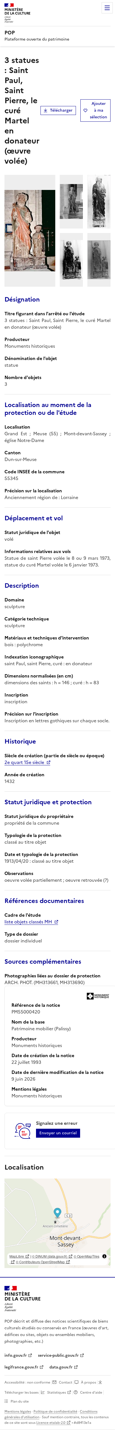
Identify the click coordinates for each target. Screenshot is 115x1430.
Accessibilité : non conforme (27, 1382)
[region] (57, 1223)
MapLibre (16, 1256)
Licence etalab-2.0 (50, 1422)
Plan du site (20, 1401)
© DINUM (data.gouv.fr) (49, 1256)
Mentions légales (17, 1411)
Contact (65, 1382)
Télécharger (61, 110)
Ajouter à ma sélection (98, 110)
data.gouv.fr (61, 1367)
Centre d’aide (91, 1392)
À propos (88, 1382)
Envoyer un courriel (58, 1133)
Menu (107, 7)
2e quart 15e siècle (24, 762)
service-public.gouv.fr (58, 1355)
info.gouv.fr (15, 1355)
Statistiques (56, 1392)
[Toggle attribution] (104, 1256)
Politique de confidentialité (55, 1411)
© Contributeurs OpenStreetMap (40, 1261)
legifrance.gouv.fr (21, 1367)
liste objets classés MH (28, 921)
